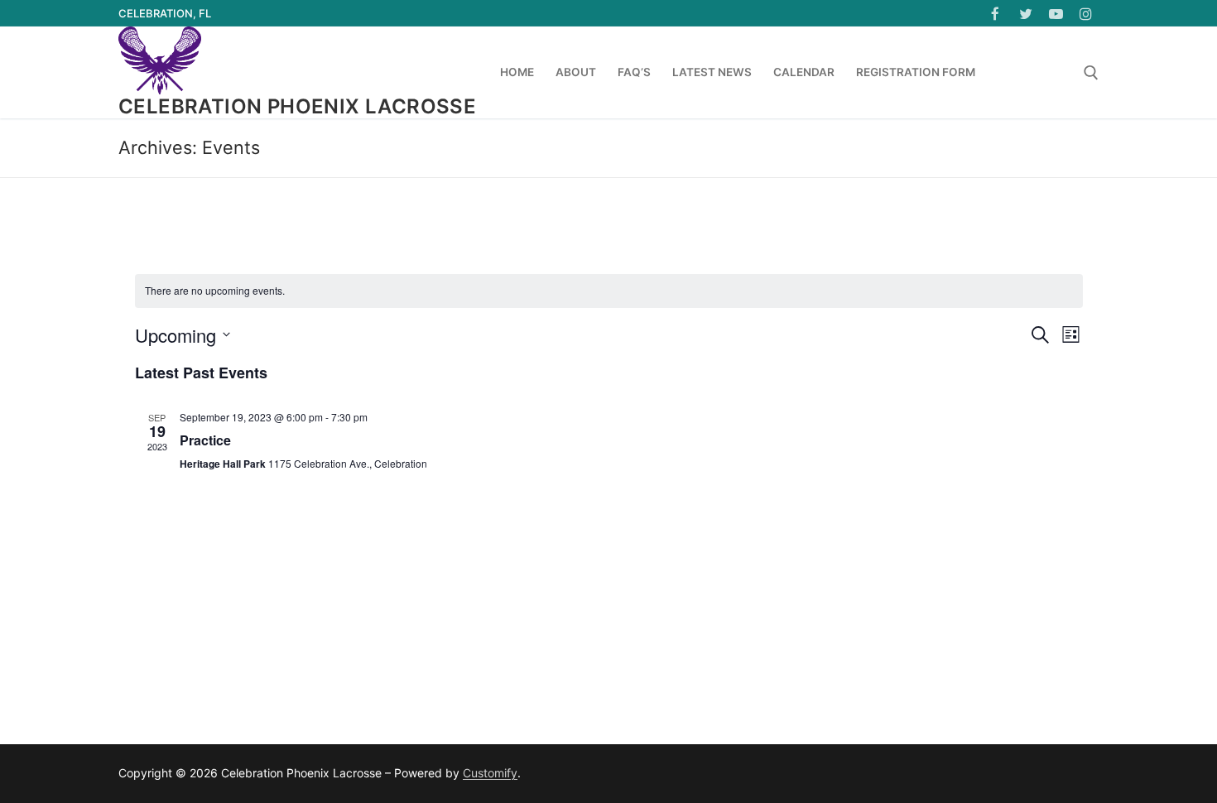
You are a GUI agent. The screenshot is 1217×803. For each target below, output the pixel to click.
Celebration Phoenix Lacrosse (297, 106)
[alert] (609, 291)
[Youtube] (1056, 13)
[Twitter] (1025, 13)
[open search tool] (1091, 72)
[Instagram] (1086, 13)
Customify (490, 773)
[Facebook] (995, 13)
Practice (205, 440)
